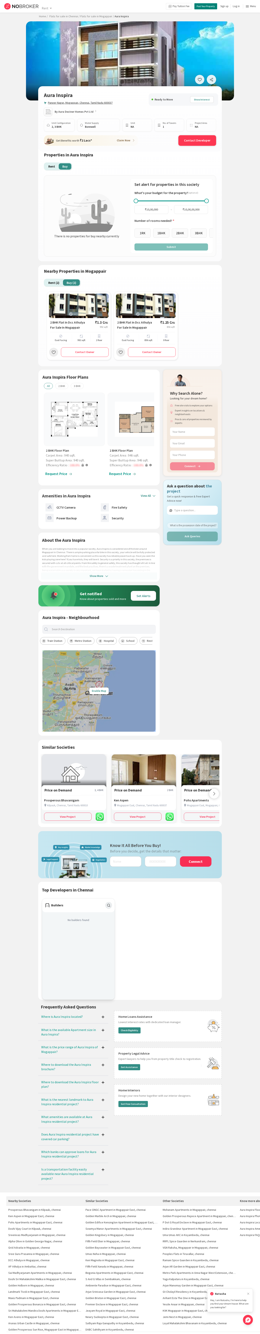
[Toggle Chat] (248, 1320)
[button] (75, 465)
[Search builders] (108, 905)
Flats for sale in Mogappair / (97, 16)
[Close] (248, 1294)
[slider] (136, 201)
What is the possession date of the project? (193, 525)
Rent (45, 8)
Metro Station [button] (83, 641)
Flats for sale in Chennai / (64, 16)
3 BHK (77, 386)
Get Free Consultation (133, 1103)
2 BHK (61, 386)
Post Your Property (206, 6)
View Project (68, 816)
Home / (43, 16)
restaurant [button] (153, 641)
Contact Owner (84, 352)
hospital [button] (109, 641)
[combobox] (102, 629)
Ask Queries (192, 536)
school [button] (130, 641)
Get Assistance (129, 1067)
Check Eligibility (129, 1030)
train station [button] (54, 641)
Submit (171, 247)
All (48, 386)
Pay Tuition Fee (181, 6)
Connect (190, 466)
